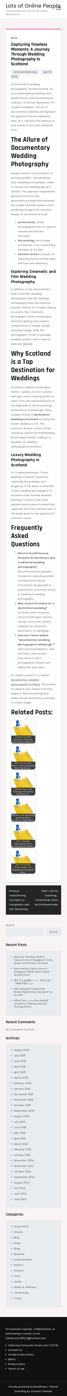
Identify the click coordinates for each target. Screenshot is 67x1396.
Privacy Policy (16, 1364)
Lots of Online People (33, 5)
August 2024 (22, 1182)
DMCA (11, 1359)
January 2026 (22, 1088)
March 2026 (21, 1077)
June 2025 (20, 1127)
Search (10, 925)
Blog (14, 38)
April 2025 (20, 1138)
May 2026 (20, 1066)
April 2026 (20, 1072)
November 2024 (24, 1166)
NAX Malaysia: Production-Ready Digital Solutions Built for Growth (33, 992)
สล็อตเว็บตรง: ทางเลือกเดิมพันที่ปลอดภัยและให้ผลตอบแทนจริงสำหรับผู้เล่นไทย (31, 1003)
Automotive (21, 1226)
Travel (18, 1298)
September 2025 (24, 1110)
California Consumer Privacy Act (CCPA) (33, 1345)
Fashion (18, 1265)
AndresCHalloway (25, 72)
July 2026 (20, 1055)
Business (19, 1254)
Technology (21, 1292)
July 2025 (19, 1122)
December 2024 (24, 1160)
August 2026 (21, 1050)
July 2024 (20, 1188)
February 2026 (23, 1083)
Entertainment (23, 1259)
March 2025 (21, 1144)
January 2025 (22, 1155)
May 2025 (20, 1133)
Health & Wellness (25, 1287)
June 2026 (20, 1061)
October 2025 (22, 1105)
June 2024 (20, 1193)
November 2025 (23, 1099)
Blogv (17, 1248)
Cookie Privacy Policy (21, 1354)
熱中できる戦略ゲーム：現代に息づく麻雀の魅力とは (33, 982)
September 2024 (24, 1177)
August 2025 (21, 1116)
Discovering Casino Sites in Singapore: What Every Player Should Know (32, 971)
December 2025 (24, 1094)
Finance (19, 1270)
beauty (18, 1232)
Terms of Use (16, 1368)
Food (17, 1276)
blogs (17, 1243)
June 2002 (20, 1199)
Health (18, 1281)
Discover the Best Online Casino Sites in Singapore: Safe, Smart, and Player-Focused (33, 960)
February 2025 (22, 1149)
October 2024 (22, 1171)
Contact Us (15, 1350)
